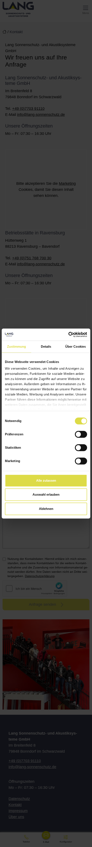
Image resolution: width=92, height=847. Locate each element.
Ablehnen (46, 509)
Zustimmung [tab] (16, 346)
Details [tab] (46, 346)
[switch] (81, 434)
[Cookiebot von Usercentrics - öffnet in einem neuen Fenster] (68, 334)
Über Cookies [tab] (75, 346)
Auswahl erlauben (46, 494)
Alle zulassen (46, 480)
